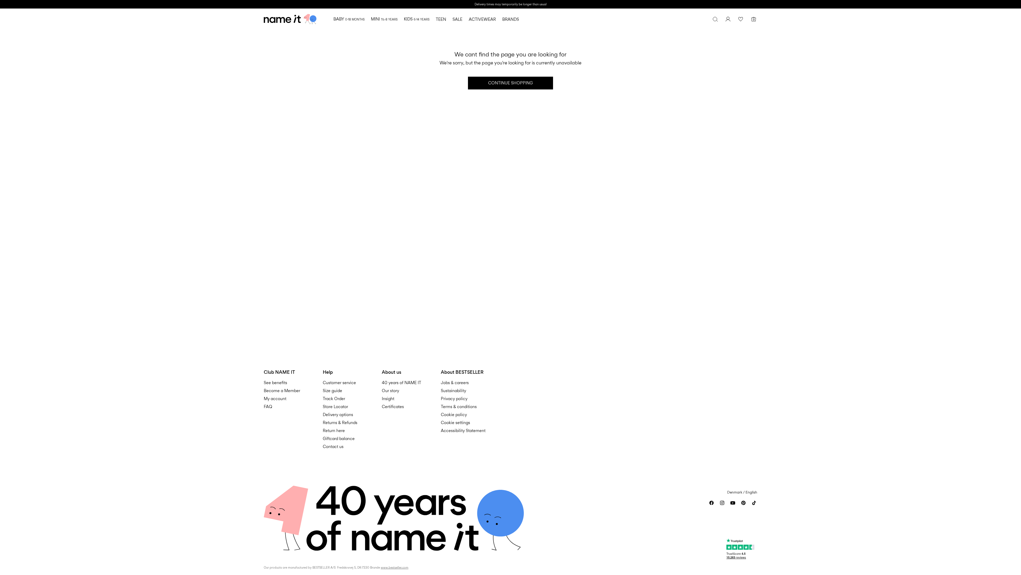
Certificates (393, 406)
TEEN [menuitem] (441, 19)
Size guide (332, 390)
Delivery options (338, 414)
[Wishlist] (740, 19)
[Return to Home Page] (290, 19)
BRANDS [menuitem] (510, 19)
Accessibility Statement (464, 430)
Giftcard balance (339, 438)
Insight (388, 398)
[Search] (715, 19)
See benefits (275, 382)
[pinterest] (743, 503)
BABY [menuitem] (349, 19)
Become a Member (282, 390)
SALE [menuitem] (457, 19)
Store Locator (335, 406)
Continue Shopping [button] (510, 82)
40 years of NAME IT (401, 382)
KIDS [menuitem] (416, 19)
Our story (390, 390)
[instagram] (722, 503)
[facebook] (711, 503)
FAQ (268, 406)
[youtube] (733, 503)
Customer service (339, 382)
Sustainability (453, 390)
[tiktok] (754, 503)
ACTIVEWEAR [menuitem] (482, 19)
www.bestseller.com (394, 567)
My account (275, 398)
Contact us (333, 446)
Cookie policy (454, 414)
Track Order (334, 398)
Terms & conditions (459, 406)
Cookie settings (455, 422)
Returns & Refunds (340, 422)
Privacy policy (454, 398)
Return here (334, 430)
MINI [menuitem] (384, 19)
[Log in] (728, 19)
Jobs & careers (455, 382)
